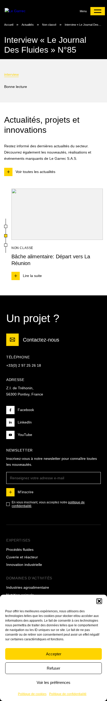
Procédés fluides (20, 549)
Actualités (28, 24)
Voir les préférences (53, 682)
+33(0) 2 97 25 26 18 (23, 365)
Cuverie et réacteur (22, 557)
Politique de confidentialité (67, 694)
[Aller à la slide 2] (5, 235)
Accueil (8, 24)
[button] (99, 601)
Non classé (49, 24)
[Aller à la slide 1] (5, 226)
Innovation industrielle (24, 565)
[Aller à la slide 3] (5, 245)
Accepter (53, 654)
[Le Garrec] (25, 11)
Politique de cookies (32, 694)
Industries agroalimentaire (27, 587)
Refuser (53, 668)
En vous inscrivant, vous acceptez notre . (48, 504)
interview (11, 74)
